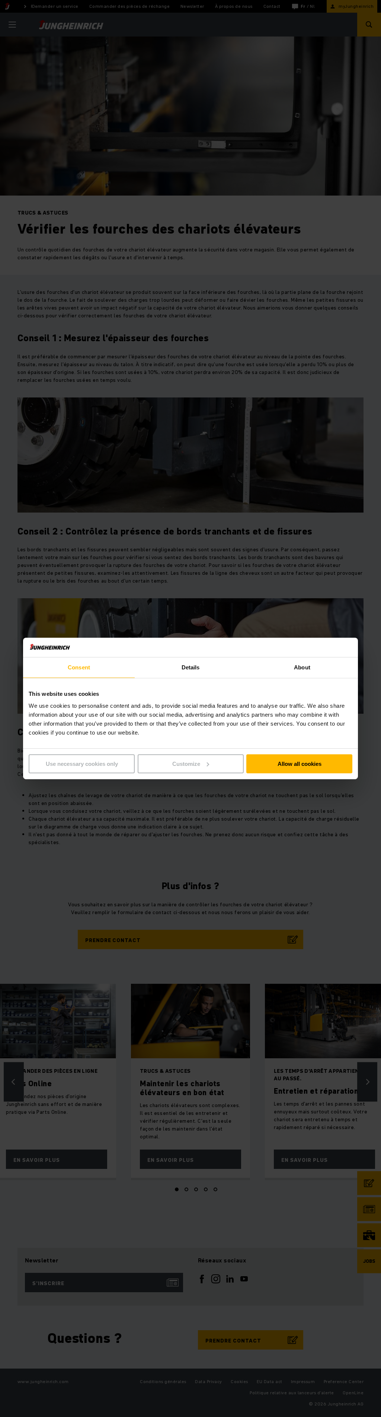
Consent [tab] (79, 667)
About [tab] (302, 667)
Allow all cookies (299, 764)
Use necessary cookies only (82, 764)
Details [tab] (191, 667)
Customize (186, 764)
